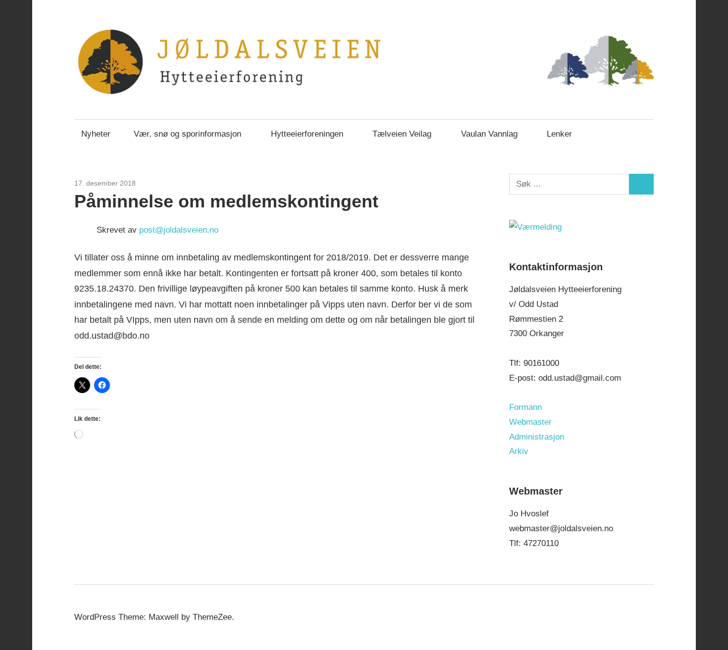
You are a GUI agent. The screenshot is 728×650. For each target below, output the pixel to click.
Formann (525, 407)
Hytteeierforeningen (307, 134)
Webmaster (530, 422)
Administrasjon (536, 437)
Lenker (559, 134)
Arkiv (518, 451)
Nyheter (95, 134)
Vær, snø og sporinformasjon (187, 134)
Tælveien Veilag (401, 134)
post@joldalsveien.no (178, 230)
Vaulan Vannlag (489, 134)
